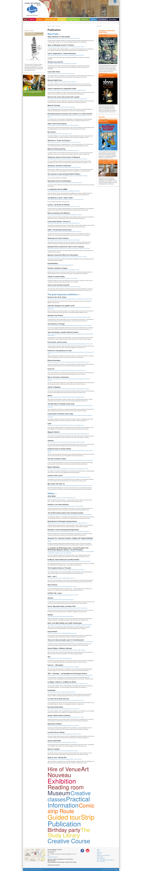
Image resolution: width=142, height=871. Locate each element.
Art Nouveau (68, 771)
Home (25, 19)
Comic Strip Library (51, 19)
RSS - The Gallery (101, 861)
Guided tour (64, 816)
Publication (64, 823)
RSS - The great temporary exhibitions (105, 860)
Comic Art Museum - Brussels (36, 8)
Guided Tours (84, 19)
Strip (87, 816)
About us (32, 19)
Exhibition (62, 780)
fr (110, 1)
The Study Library (69, 832)
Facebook (82, 850)
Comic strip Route (71, 808)
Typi (116, 869)
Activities (93, 19)
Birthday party (64, 829)
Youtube (87, 850)
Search (100, 26)
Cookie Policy (100, 857)
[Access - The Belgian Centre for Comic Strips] (34, 855)
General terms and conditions (103, 855)
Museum (59, 792)
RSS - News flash (101, 858)
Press (98, 851)
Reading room (66, 787)
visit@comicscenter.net (53, 857)
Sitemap (99, 854)
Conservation (61, 19)
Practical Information (73, 19)
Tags (53, 26)
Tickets (115, 4)
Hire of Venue (112, 19)
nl (112, 1)
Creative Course (69, 840)
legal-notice (99, 852)
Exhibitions (40, 19)
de (117, 1)
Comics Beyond (102, 19)
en (115, 1)
